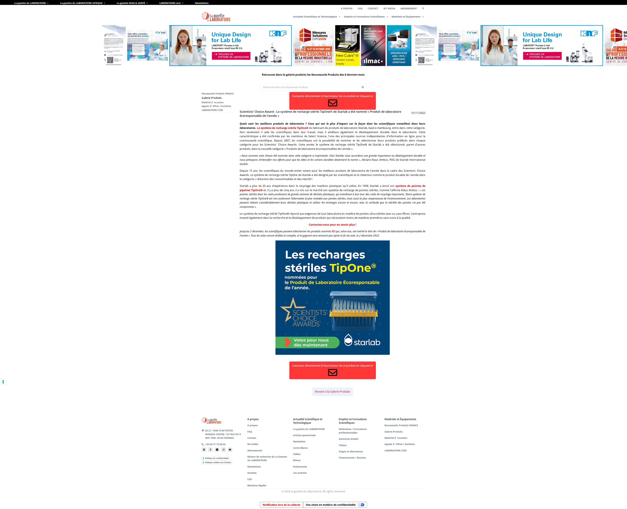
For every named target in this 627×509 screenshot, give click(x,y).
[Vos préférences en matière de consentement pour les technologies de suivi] (3, 382)
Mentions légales (256, 485)
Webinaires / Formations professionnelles (353, 430)
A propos (252, 425)
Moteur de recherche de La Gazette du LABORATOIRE (267, 458)
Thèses (342, 445)
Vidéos (297, 454)
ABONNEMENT (409, 8)
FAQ (360, 8)
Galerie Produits (212, 98)
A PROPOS (347, 8)
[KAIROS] (113, 45)
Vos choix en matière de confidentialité (331, 504)
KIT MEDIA (389, 8)
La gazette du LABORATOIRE (30, 3)
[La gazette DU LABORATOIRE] (211, 420)
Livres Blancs (300, 447)
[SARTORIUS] (347, 45)
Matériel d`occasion (213, 102)
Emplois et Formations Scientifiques (364, 16)
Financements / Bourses (352, 457)
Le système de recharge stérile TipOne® (282, 128)
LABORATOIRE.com (170, 3)
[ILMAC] (373, 45)
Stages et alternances (351, 451)
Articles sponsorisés (304, 435)
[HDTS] (399, 45)
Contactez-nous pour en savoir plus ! (332, 224)
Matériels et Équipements (406, 16)
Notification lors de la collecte (281, 504)
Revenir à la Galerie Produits (332, 391)
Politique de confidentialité (217, 458)
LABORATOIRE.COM (212, 110)
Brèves (297, 460)
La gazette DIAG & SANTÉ (131, 3)
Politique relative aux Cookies (218, 462)
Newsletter (299, 441)
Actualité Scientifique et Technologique (315, 16)
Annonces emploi (348, 438)
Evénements (300, 466)
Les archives (300, 472)
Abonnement (254, 450)
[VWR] (147, 45)
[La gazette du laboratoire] (216, 16)
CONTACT (373, 8)
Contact (251, 437)
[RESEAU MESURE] (313, 45)
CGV (249, 479)
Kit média (252, 444)
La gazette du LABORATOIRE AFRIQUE (81, 3)
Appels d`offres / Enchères (216, 106)
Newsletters (202, 3)
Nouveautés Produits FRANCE (218, 93)
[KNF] (230, 45)
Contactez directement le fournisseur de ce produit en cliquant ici (332, 96)
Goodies (252, 472)
